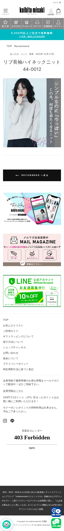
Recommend (21, 46)
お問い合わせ (10, 353)
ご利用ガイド (10, 331)
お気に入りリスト (13, 325)
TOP (9, 46)
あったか (14, 54)
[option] (32, 34)
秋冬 (31, 54)
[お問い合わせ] (56, 512)
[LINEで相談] (56, 523)
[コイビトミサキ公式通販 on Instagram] (5, 421)
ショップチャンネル (14, 347)
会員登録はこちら (13, 391)
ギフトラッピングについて (18, 336)
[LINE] (12, 421)
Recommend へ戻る (34, 175)
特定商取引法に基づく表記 (18, 369)
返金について (10, 358)
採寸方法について (13, 342)
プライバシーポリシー (15, 364)
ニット (24, 54)
